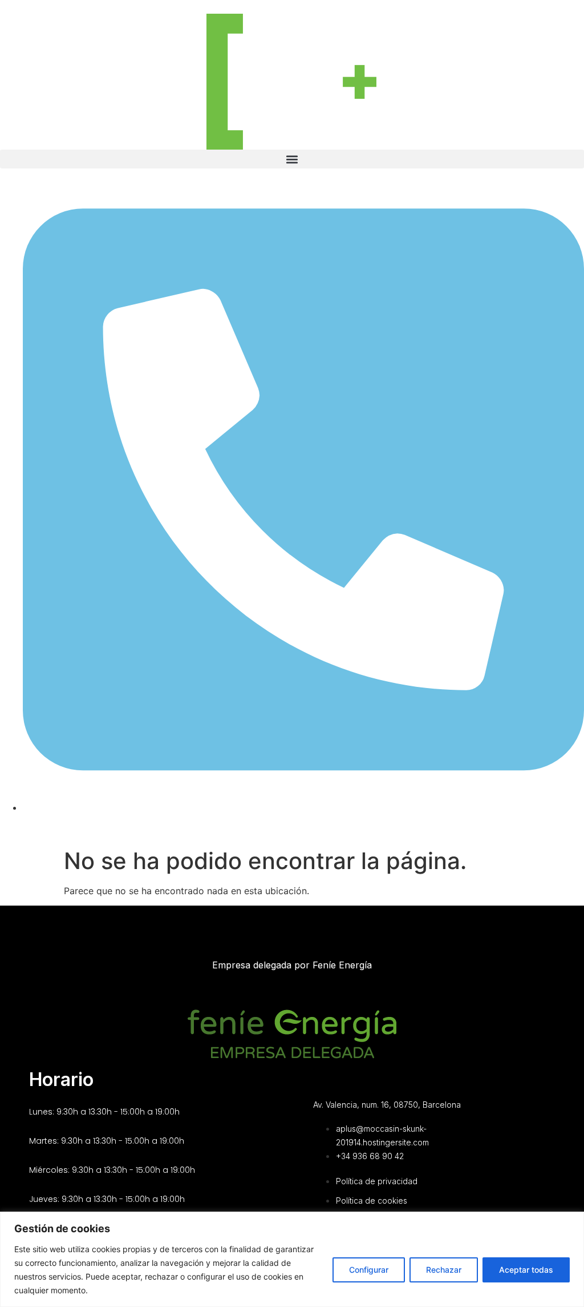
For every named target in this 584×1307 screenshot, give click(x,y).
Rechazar (443, 1269)
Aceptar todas (526, 1269)
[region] (292, 1259)
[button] (292, 159)
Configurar (368, 1269)
